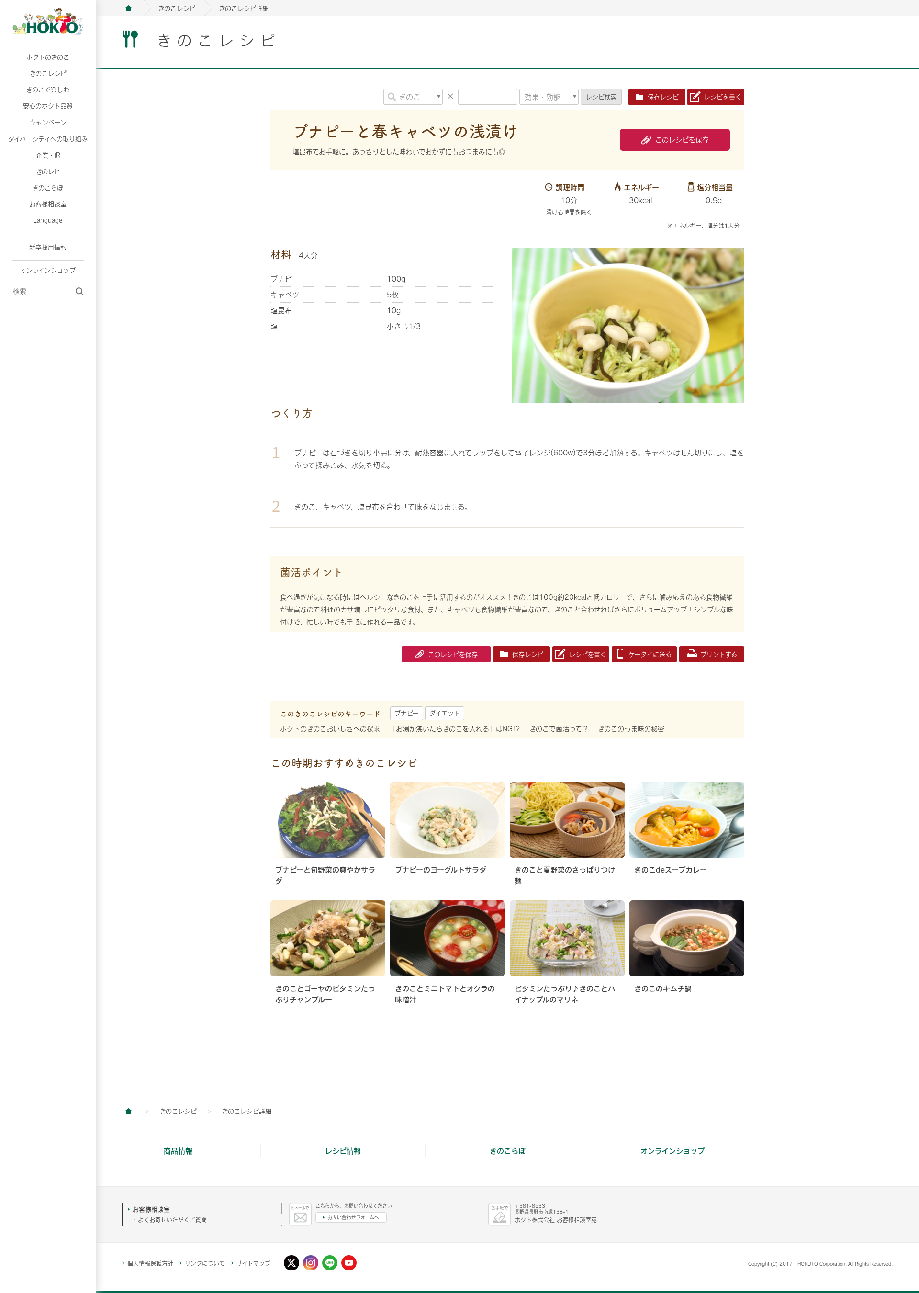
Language (48, 220)
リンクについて (205, 1263)
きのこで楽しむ (47, 89)
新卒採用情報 (48, 247)
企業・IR (48, 155)
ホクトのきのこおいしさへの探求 (330, 729)
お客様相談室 (48, 204)
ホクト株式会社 (128, 8)
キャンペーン (48, 122)
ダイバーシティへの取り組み (48, 139)
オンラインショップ (48, 270)
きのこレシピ (48, 73)
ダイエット (444, 713)
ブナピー (406, 713)
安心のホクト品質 (48, 106)
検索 (601, 97)
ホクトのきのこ (47, 57)
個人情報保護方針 (150, 1263)
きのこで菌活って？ (559, 729)
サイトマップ (253, 1263)
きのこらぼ (48, 188)
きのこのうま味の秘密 (631, 729)
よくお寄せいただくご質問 (172, 1219)
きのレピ (48, 171)
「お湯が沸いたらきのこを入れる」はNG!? (454, 729)
